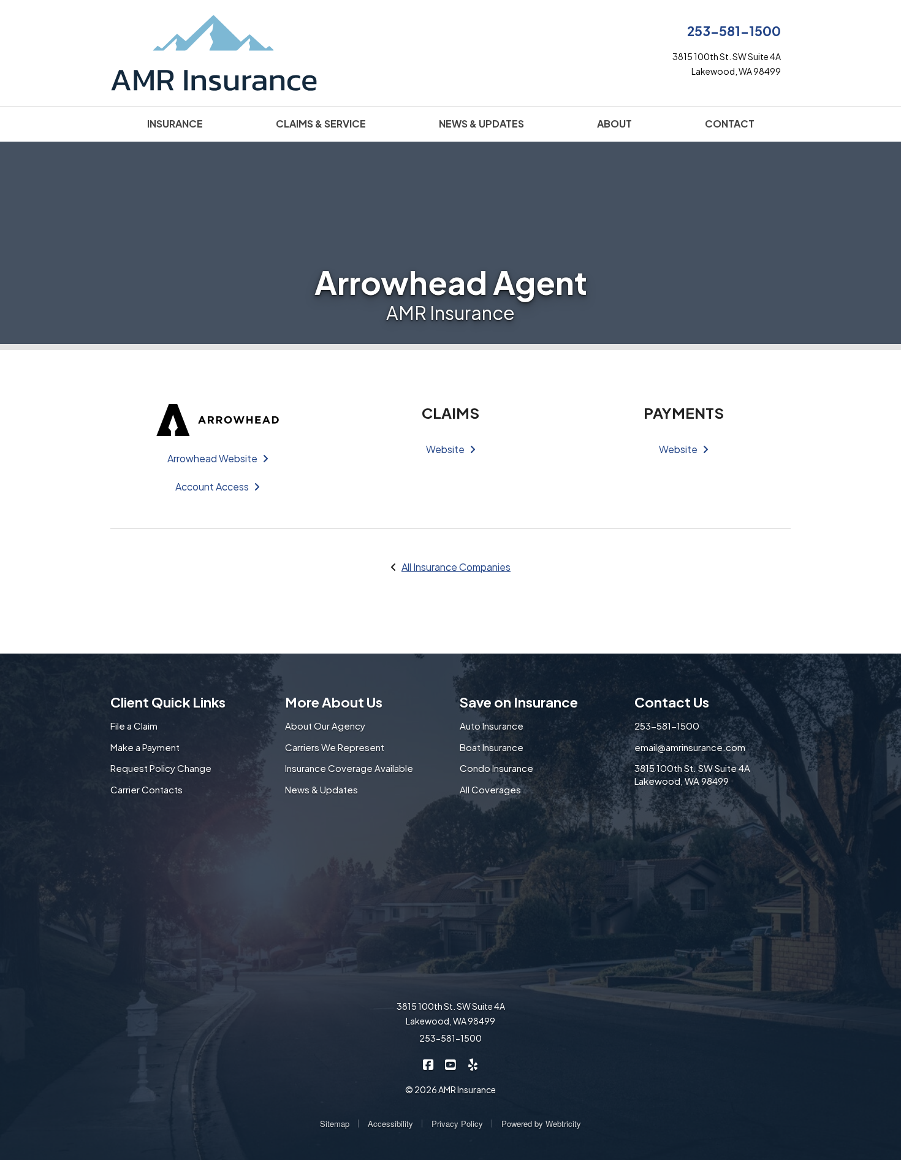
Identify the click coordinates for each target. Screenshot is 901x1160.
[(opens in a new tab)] (217, 418)
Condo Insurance (496, 768)
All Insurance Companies (456, 566)
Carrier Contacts (146, 789)
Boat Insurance (491, 747)
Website (445, 449)
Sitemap (334, 1123)
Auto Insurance (491, 725)
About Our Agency (325, 725)
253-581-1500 (734, 31)
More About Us (333, 702)
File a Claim (134, 725)
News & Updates (321, 789)
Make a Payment (145, 747)
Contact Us (671, 702)
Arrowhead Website (212, 458)
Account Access (212, 486)
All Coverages (490, 789)
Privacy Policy (457, 1123)
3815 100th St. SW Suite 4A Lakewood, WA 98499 (692, 774)
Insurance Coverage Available (349, 768)
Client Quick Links (168, 702)
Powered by (541, 1123)
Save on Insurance (519, 702)
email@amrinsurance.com (689, 747)
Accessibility (390, 1123)
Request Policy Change (160, 768)
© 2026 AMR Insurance (450, 1089)
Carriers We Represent (334, 747)
